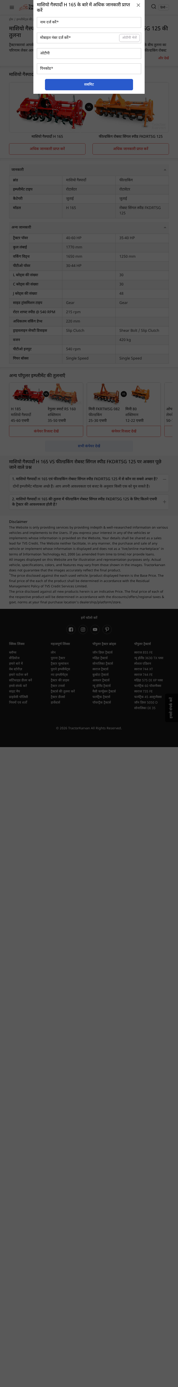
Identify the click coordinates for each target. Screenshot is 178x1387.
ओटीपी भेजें (129, 38)
